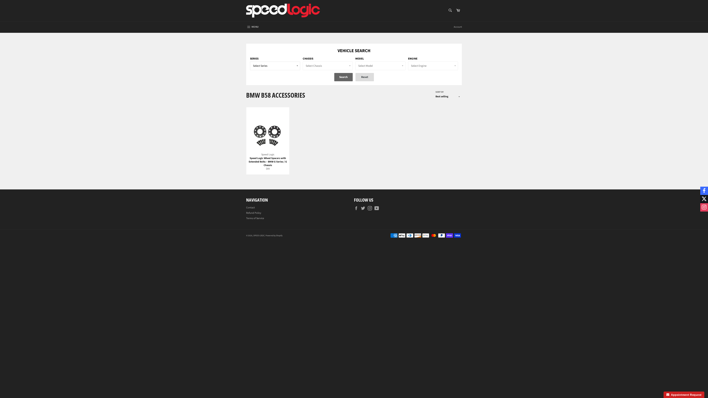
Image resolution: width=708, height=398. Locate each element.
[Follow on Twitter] (704, 199)
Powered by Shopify (274, 235)
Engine (412, 59)
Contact (250, 208)
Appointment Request (685, 394)
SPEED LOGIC (259, 235)
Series (254, 59)
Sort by (439, 92)
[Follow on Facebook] (704, 191)
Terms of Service (255, 218)
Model (359, 59)
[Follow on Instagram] (704, 207)
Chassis (308, 59)
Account (458, 27)
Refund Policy (253, 213)
